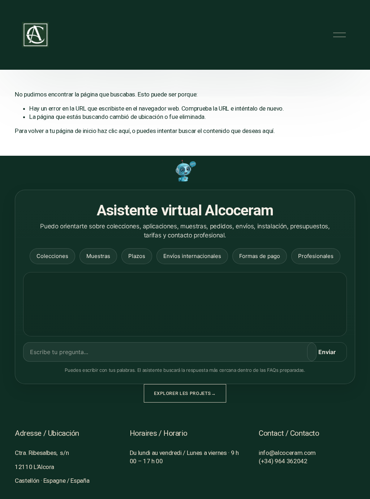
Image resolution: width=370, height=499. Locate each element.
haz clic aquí (114, 130)
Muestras (98, 256)
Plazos (136, 256)
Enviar (327, 352)
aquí (268, 130)
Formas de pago (259, 256)
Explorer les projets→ (185, 393)
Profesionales (316, 256)
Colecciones (52, 256)
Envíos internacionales (192, 256)
